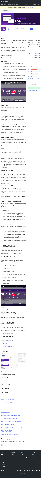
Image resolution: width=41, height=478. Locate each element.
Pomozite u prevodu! (29, 7)
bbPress (3, 464)
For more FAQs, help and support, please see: (9, 434)
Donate (33, 455)
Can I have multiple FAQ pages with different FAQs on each (12, 405)
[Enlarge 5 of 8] (16, 360)
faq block (36, 55)
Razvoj (20, 34)
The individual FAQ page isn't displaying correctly (10, 418)
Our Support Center (6, 347)
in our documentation (8, 333)
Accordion (36, 53)
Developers (23, 455)
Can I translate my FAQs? (5, 412)
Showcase (13, 452)
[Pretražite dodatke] (12, 11)
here (12, 51)
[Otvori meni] (39, 1)
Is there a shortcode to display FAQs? (8, 402)
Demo (3, 57)
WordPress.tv (24, 457)
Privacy (2, 457)
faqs (39, 55)
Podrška (38, 34)
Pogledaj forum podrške (32, 90)
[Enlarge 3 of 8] (7, 365)
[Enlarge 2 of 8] (7, 360)
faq (39, 53)
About (2, 452)
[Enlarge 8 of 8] (25, 359)
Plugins (12, 455)
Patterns (12, 457)
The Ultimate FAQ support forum (8, 346)
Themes (12, 454)
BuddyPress (3, 466)
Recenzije (8, 34)
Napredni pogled (31, 60)
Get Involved (33, 452)
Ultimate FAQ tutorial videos (7, 344)
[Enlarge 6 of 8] (16, 365)
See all (39, 78)
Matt (2, 462)
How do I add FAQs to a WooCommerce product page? (11, 427)
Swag (32, 457)
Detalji (3, 34)
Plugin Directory (3, 4)
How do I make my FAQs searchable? (8, 424)
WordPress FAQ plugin (5, 309)
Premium (8, 57)
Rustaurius (10, 29)
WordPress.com (4, 460)
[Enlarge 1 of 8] (7, 354)
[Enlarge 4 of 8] (16, 354)
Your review (30, 78)
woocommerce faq (37, 57)
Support (13, 57)
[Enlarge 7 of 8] (25, 354)
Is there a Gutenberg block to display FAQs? (9, 399)
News (2, 454)
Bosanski (5, 470)
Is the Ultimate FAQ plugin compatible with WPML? (10, 415)
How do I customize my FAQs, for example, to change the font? (7, 431)
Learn (22, 452)
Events (32, 454)
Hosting (2, 455)
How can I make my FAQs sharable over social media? (11, 421)
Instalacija (14, 34)
